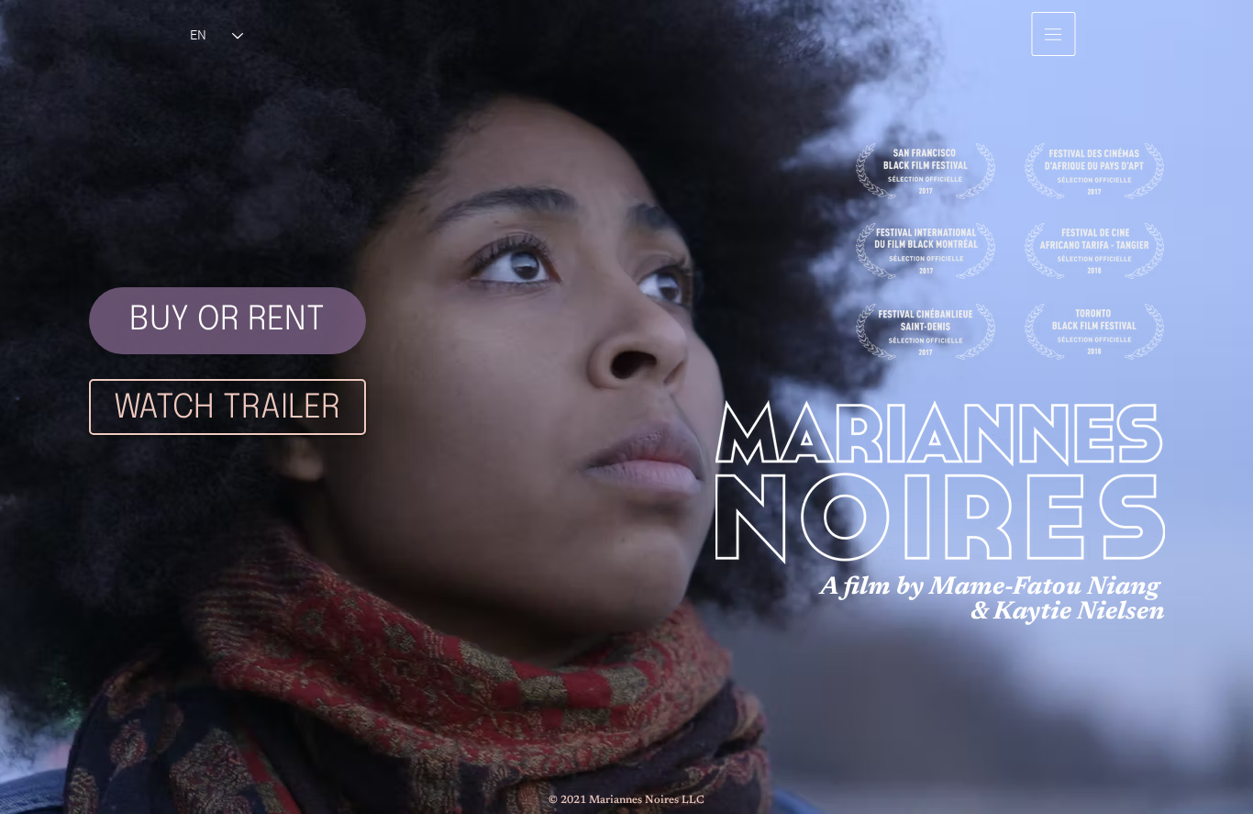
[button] (1053, 34)
